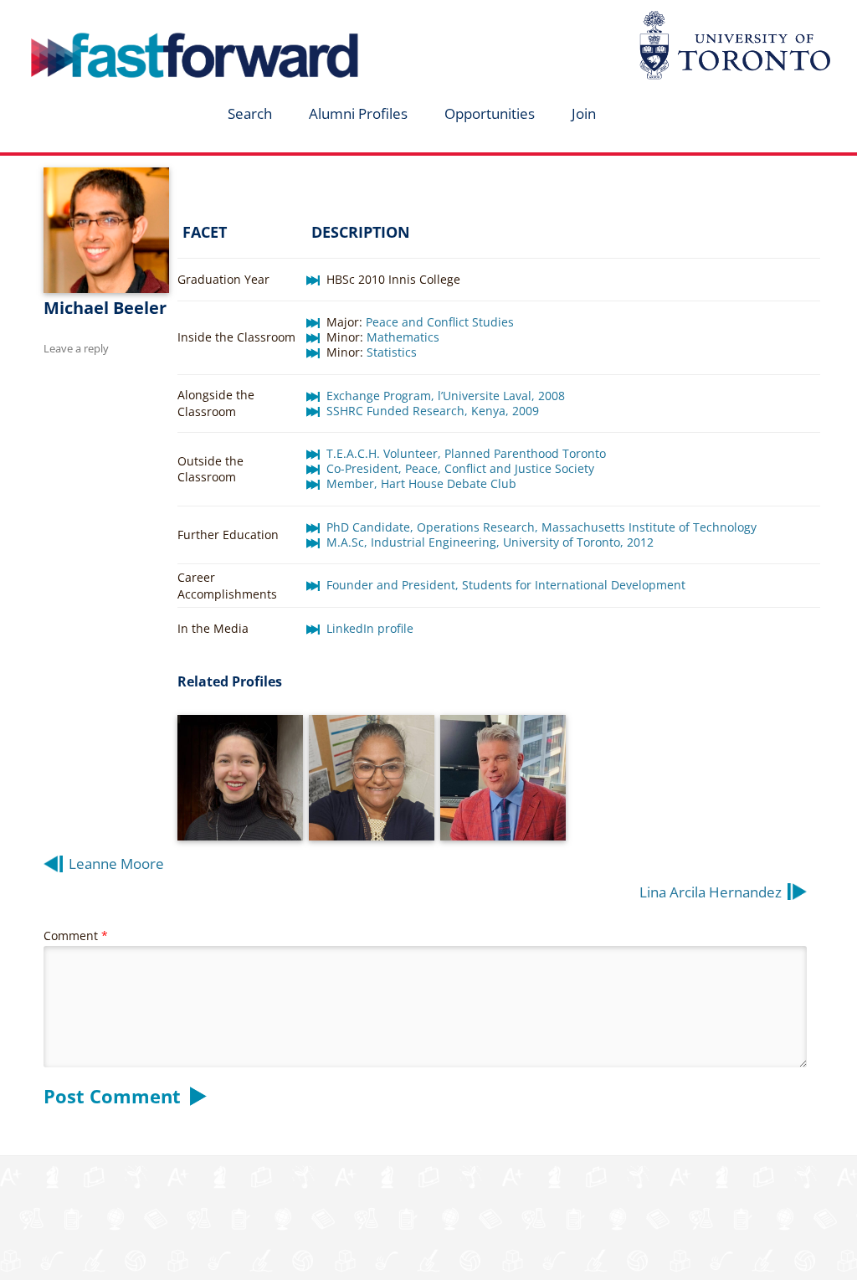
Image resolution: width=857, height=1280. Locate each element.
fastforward (124, 19)
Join (584, 113)
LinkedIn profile (369, 628)
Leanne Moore (116, 863)
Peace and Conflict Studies (440, 322)
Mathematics (403, 337)
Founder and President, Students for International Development (505, 585)
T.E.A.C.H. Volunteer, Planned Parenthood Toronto (466, 453)
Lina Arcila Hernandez (710, 892)
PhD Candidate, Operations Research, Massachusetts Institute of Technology (541, 527)
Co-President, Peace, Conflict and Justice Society (460, 468)
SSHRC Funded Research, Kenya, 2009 (432, 411)
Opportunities (489, 113)
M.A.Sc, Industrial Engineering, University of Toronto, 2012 (490, 542)
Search (250, 113)
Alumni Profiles (358, 113)
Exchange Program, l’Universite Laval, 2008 (445, 396)
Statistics (392, 352)
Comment (76, 935)
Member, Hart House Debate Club (421, 483)
